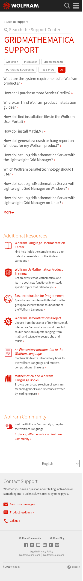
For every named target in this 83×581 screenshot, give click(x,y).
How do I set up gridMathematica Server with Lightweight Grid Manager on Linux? (39, 200)
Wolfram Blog (57, 538)
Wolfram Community (30, 538)
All (61, 69)
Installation (31, 61)
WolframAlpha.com (29, 555)
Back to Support (17, 22)
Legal (33, 551)
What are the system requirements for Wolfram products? (40, 81)
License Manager (53, 61)
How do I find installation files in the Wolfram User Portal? (39, 119)
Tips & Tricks (47, 69)
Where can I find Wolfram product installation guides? (39, 105)
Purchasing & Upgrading (20, 69)
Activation (12, 61)
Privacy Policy (45, 551)
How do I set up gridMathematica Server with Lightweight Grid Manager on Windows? (39, 186)
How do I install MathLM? (23, 131)
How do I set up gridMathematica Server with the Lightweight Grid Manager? (39, 157)
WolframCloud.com (53, 555)
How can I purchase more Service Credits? (36, 92)
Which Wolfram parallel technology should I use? (38, 171)
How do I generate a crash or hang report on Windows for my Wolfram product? (38, 143)
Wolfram (15, 566)
